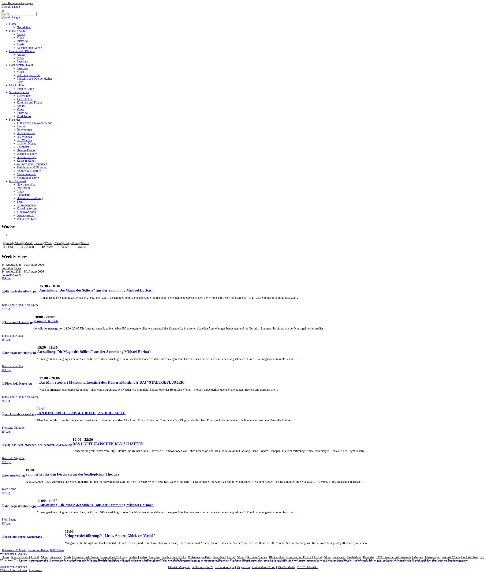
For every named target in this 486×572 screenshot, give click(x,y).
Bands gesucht (25, 215)
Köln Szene (31, 305)
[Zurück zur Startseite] (11, 6)
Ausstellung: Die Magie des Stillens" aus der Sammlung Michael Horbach (96, 290)
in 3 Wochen (24, 140)
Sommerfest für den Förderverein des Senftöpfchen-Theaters (72, 474)
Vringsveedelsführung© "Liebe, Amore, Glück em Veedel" (110, 536)
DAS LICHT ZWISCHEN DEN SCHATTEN (108, 444)
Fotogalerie (23, 194)
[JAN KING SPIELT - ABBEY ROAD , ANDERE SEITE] (19, 414)
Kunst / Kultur (17, 30)
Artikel (21, 34)
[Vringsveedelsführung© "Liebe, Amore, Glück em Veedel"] (22, 536)
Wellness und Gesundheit (32, 164)
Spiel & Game (25, 88)
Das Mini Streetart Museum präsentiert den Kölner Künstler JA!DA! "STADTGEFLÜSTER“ (112, 382)
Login (20, 191)
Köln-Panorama (26, 205)
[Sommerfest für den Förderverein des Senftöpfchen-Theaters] (13, 475)
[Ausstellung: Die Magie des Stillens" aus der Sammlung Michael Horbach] (19, 291)
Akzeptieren (7, 566)
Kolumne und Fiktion (30, 102)
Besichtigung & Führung (32, 167)
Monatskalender (26, 174)
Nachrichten (24, 27)
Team (20, 201)
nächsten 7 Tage (26, 157)
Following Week (11, 275)
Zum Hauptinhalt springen (17, 3)
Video (20, 37)
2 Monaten (23, 147)
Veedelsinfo (24, 116)
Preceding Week (11, 268)
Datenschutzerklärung (30, 198)
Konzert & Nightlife (29, 170)
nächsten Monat (26, 143)
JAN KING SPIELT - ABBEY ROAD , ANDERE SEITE (81, 413)
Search (82, 246)
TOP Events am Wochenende (34, 123)
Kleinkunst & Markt (14, 550)
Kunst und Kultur (12, 305)
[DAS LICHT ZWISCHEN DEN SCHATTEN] (37, 444)
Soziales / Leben (19, 92)
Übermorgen (24, 129)
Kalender (14, 119)
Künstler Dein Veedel (30, 47)
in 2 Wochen (24, 136)
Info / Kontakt (17, 181)
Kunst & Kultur (26, 160)
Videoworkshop (26, 211)
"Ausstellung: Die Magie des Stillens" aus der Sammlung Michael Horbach (95, 505)
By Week (47, 246)
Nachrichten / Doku (21, 64)
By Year (8, 246)
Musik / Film (16, 85)
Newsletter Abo (26, 184)
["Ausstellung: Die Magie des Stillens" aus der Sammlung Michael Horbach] (19, 506)
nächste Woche (26, 133)
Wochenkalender (27, 153)
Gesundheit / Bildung (22, 51)
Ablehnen (21, 566)
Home (13, 23)
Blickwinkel (24, 95)
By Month (27, 246)
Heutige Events (26, 150)
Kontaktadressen (27, 208)
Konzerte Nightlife (13, 427)
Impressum (23, 188)
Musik (20, 44)
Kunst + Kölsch (46, 321)
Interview (22, 41)
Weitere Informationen (13, 570)
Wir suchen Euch (27, 218)
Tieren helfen (24, 99)
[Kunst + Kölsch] (17, 322)
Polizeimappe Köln (28, 75)
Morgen (21, 126)
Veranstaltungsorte (28, 177)
